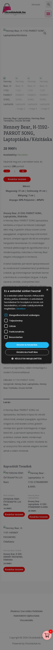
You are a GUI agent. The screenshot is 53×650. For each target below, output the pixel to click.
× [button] (47, 290)
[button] (26, 358)
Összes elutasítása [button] (27, 352)
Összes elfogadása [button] (27, 345)
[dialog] (26, 325)
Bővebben (21, 308)
